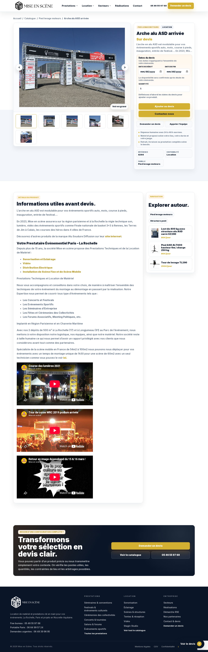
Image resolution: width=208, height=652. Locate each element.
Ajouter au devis (164, 106)
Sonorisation (130, 602)
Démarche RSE (171, 612)
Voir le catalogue (130, 554)
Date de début (146, 67)
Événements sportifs (95, 629)
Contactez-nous (164, 114)
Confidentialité (168, 646)
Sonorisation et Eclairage (39, 259)
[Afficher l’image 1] (26, 121)
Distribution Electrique (38, 267)
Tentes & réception (134, 616)
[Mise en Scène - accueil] (34, 5)
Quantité (143, 84)
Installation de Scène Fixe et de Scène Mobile (52, 271)
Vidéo (27, 263)
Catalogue (30, 18)
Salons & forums (93, 624)
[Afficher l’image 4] (95, 121)
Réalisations (122, 5)
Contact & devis (172, 621)
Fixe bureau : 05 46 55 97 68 (25, 623)
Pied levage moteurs (50, 18)
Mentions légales (142, 646)
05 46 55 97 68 (158, 6)
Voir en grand (119, 106)
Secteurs (103, 5)
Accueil (17, 18)
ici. (65, 357)
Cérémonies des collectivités (99, 615)
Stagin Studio (131, 626)
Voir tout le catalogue (134, 630)
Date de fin (170, 67)
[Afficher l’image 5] (117, 121)
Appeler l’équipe (178, 124)
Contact (137, 5)
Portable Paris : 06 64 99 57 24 (26, 627)
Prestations (68, 5)
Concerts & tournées (95, 619)
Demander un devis (180, 5)
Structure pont (158, 221)
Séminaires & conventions (98, 602)
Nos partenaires (172, 616)
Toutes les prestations (95, 633)
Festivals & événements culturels (95, 609)
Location (87, 5)
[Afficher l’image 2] (49, 121)
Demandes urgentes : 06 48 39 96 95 (30, 631)
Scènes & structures (134, 612)
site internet (113, 236)
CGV (156, 646)
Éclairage (129, 607)
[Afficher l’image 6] (26, 137)
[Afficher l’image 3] (72, 121)
